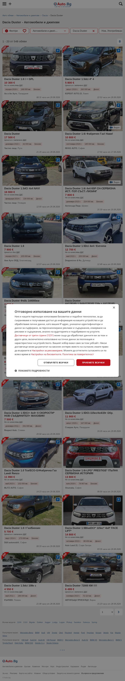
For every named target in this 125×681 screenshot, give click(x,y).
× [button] (114, 308)
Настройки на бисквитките (46, 354)
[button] (32, 370)
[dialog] (62, 340)
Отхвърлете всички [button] (56, 362)
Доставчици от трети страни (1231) (34, 335)
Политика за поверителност (78, 354)
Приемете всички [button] (93, 362)
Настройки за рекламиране (47, 350)
